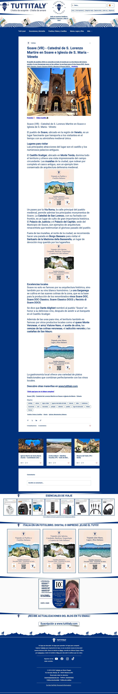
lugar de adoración (78, 406)
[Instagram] (67, 658)
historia (71, 403)
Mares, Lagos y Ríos (77, 31)
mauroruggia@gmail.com (51, 677)
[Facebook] (62, 658)
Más (88, 31)
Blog (58, 653)
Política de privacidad (53, 680)
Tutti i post (22, 31)
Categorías (41, 653)
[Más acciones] (90, 43)
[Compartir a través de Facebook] (28, 420)
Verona (30, 410)
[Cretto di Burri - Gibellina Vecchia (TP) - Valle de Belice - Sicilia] (59, 446)
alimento (60, 406)
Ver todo (97, 435)
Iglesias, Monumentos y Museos (58, 414)
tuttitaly (30, 403)
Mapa (61, 650)
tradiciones (85, 403)
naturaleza (45, 406)
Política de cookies (65, 680)
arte (38, 406)
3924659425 (70, 677)
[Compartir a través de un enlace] (40, 420)
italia (77, 403)
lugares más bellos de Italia (59, 403)
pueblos (68, 406)
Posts (77, 650)
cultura (37, 403)
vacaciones (31, 406)
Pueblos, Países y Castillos (57, 31)
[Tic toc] (73, 658)
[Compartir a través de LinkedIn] (36, 420)
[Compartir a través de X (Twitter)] (32, 420)
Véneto (88, 406)
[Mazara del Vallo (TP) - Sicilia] (87, 446)
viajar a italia (45, 403)
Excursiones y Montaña (37, 31)
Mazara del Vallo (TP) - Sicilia (85, 457)
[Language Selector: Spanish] (111, 5)
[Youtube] (56, 658)
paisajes (53, 406)
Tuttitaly (43, 648)
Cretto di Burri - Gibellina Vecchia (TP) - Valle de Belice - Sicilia (59, 457)
